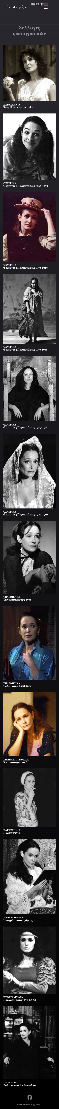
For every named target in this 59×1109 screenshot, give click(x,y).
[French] (42, 4)
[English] (38, 4)
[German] (46, 4)
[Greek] (33, 4)
